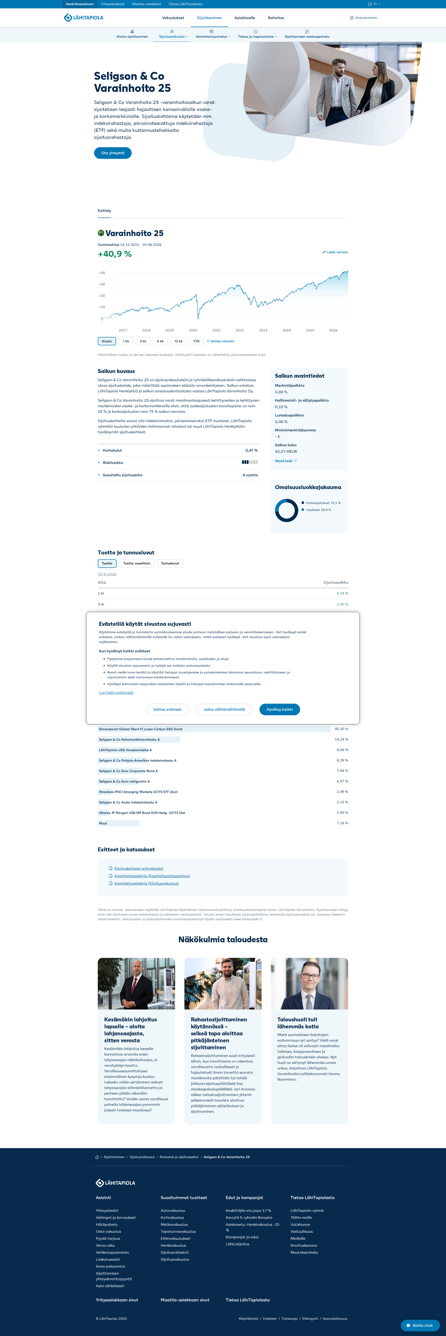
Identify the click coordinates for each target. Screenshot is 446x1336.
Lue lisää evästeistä (116, 692)
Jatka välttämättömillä (224, 709)
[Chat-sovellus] (420, 1325)
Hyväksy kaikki (280, 709)
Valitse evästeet (167, 709)
